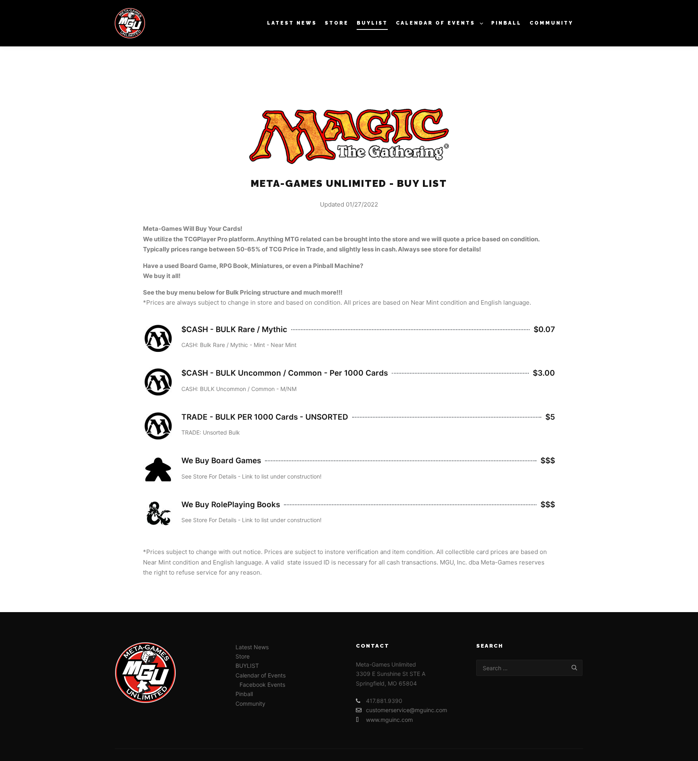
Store (242, 656)
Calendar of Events (260, 675)
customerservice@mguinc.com (406, 710)
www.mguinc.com (389, 719)
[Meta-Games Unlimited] (130, 23)
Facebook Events (262, 684)
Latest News (252, 647)
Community (250, 703)
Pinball (244, 693)
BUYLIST (247, 665)
